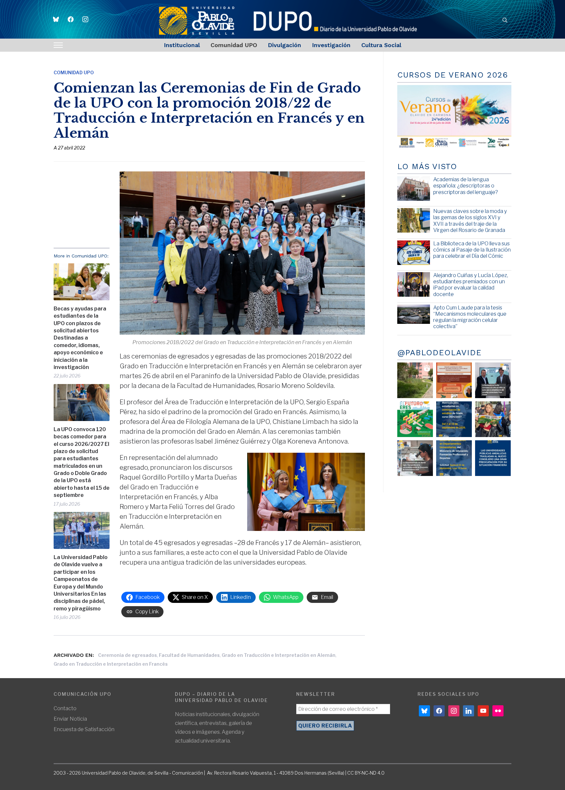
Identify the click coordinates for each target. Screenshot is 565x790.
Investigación (331, 45)
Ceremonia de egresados (127, 655)
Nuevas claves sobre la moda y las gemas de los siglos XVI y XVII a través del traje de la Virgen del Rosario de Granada (470, 220)
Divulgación (284, 45)
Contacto (65, 708)
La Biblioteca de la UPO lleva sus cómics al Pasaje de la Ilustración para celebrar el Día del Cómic (472, 249)
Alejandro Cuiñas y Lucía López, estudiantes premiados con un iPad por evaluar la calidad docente (470, 284)
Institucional (182, 45)
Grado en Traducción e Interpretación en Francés (111, 664)
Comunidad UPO (234, 45)
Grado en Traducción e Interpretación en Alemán (278, 655)
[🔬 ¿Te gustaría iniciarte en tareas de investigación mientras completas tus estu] (454, 458)
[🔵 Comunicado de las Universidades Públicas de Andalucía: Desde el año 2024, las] (493, 458)
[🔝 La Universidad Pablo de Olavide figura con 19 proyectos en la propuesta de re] (415, 458)
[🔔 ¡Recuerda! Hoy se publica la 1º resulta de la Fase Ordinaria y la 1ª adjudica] (493, 419)
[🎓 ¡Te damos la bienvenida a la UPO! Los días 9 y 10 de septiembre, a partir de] (415, 419)
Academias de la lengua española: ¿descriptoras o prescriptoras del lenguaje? (465, 185)
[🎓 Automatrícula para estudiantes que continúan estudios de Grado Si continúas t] (454, 419)
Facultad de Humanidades (189, 655)
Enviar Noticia (70, 719)
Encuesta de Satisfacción (84, 729)
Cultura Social (381, 45)
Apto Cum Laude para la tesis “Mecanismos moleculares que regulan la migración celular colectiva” (469, 317)
